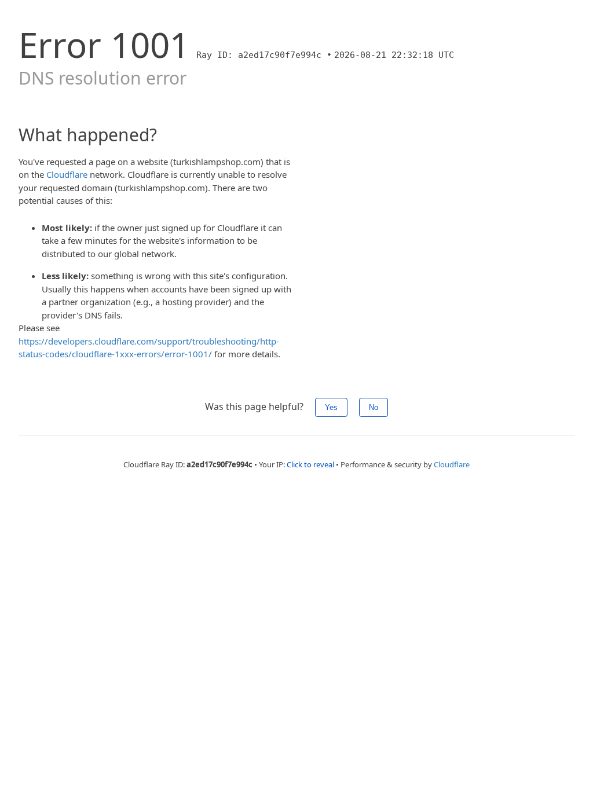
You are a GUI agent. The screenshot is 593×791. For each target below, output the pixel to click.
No (373, 407)
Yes (331, 407)
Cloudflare (66, 174)
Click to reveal (310, 464)
